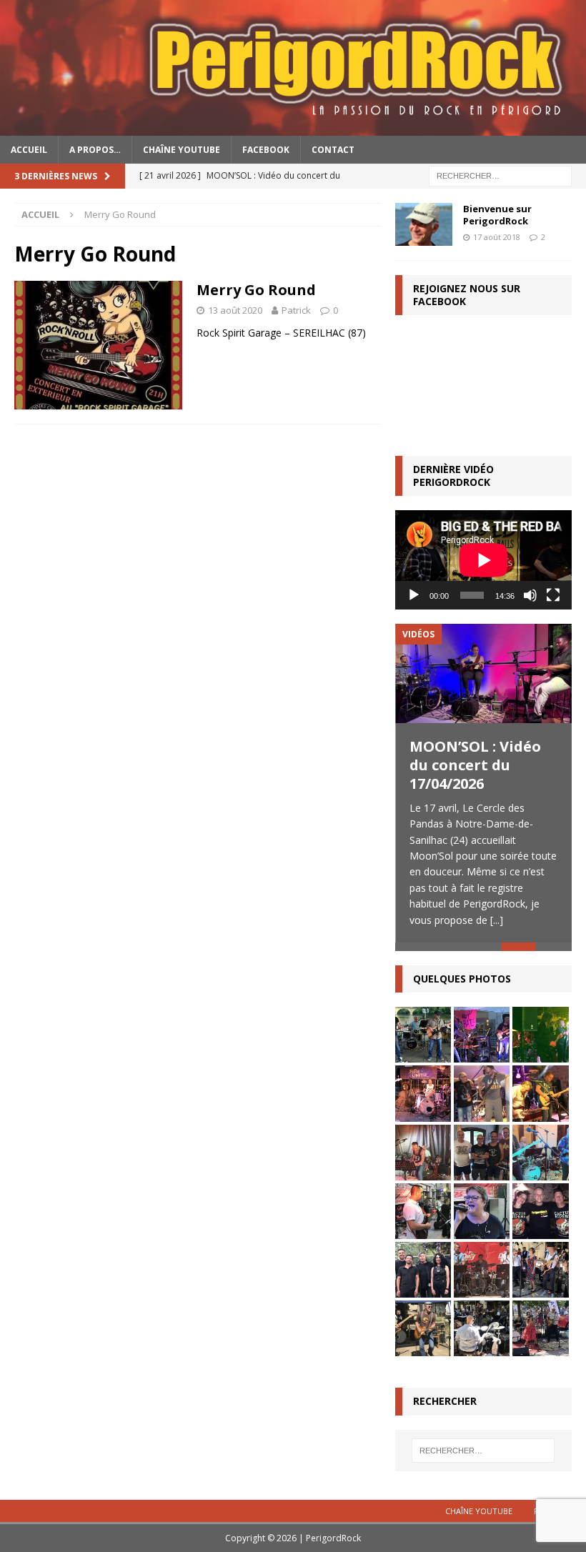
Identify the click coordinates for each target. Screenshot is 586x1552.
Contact (333, 150)
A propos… (95, 150)
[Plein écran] (553, 595)
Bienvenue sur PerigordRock (497, 214)
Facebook (265, 150)
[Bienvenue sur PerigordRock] (423, 224)
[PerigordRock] (293, 127)
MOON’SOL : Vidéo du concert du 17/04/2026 (475, 765)
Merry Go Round (256, 289)
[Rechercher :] (500, 174)
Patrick (296, 310)
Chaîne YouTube (181, 150)
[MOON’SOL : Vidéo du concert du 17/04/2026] (483, 673)
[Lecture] (414, 595)
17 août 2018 (496, 237)
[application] (483, 560)
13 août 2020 (235, 310)
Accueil (29, 150)
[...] (496, 920)
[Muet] (530, 595)
